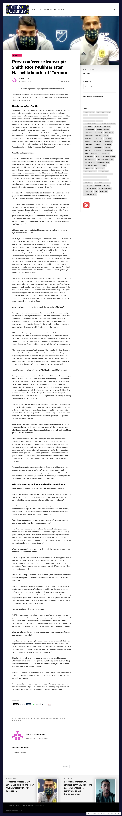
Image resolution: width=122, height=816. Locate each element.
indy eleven (88, 150)
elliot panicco (89, 138)
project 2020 (88, 182)
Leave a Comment (65, 81)
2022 (86, 115)
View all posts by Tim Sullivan (36, 738)
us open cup (103, 191)
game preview (108, 141)
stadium (106, 185)
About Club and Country (47, 9)
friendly (87, 141)
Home (34, 9)
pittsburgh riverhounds (92, 174)
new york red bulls (103, 162)
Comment (65, 766)
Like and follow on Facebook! (93, 96)
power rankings (89, 180)
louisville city (95, 153)
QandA (107, 182)
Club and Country (14, 805)
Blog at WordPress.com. (14, 810)
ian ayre (107, 147)
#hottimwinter (89, 112)
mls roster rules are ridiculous (105, 156)
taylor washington (105, 188)
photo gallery (103, 171)
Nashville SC (17, 55)
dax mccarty (89, 135)
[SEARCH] (115, 9)
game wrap (98, 144)
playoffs (95, 177)
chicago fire (88, 126)
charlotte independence (107, 123)
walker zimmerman (90, 194)
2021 (108, 112)
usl (96, 191)
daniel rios (26, 718)
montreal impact (90, 159)
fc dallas (99, 138)
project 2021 (98, 182)
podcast (103, 177)
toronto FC (17, 720)
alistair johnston (90, 118)
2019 (98, 112)
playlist (87, 177)
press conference (60, 718)
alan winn (103, 115)
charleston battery (91, 123)
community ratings (103, 129)
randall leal (88, 185)
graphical (88, 147)
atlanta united (89, 121)
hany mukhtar (47, 718)
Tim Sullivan (25, 78)
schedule (98, 185)
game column (97, 141)
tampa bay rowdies (90, 188)
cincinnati (98, 126)
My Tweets (86, 73)
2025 (96, 115)
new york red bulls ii (91, 165)
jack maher (108, 150)
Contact (61, 9)
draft (106, 135)
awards (99, 121)
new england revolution (105, 159)
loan (86, 153)
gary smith (36, 718)
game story (88, 144)
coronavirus (89, 132)
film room (108, 138)
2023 (91, 115)
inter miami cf (98, 150)
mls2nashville (89, 156)
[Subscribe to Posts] (86, 205)
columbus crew (89, 129)
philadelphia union (90, 171)
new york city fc (90, 162)
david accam (109, 132)
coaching (107, 126)
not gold (103, 165)
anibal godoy (102, 118)
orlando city (89, 168)
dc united (98, 135)
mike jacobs (105, 153)
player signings (106, 174)
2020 (18, 718)
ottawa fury (100, 168)
